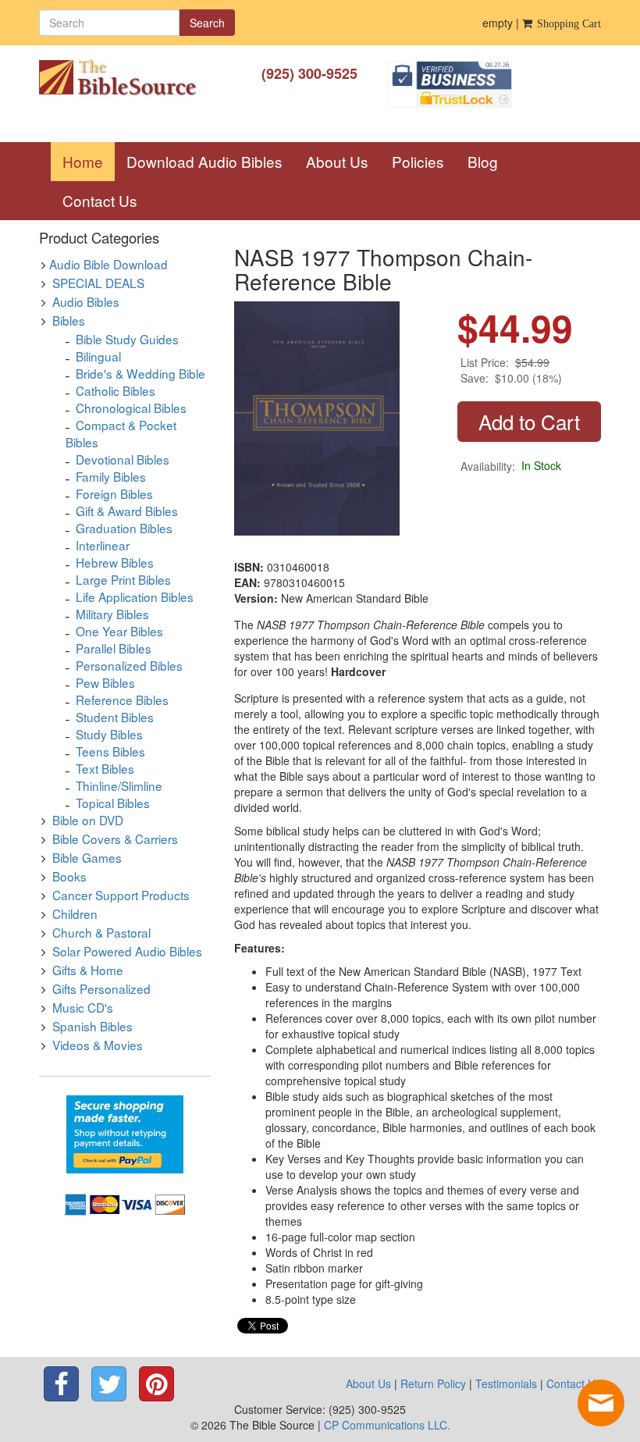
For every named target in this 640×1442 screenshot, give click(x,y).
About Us (337, 161)
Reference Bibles (122, 699)
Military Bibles (112, 613)
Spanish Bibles (92, 1025)
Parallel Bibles (113, 648)
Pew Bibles (105, 682)
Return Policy (433, 1383)
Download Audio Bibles (204, 161)
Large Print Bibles (123, 579)
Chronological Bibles (131, 407)
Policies (418, 161)
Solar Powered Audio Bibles (127, 951)
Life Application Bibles (135, 596)
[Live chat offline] (601, 1403)
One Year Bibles (119, 630)
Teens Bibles (110, 751)
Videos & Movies (97, 1044)
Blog (483, 161)
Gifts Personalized (101, 988)
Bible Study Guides (127, 338)
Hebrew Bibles (115, 562)
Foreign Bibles (114, 493)
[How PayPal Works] (124, 1132)
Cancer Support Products (121, 894)
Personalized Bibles (129, 665)
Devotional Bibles (122, 459)
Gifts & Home (87, 969)
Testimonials (506, 1383)
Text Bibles (105, 768)
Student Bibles (115, 716)
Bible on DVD (87, 819)
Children (75, 913)
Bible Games (87, 857)
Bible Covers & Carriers (115, 838)
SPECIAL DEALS (98, 282)
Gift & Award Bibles (127, 510)
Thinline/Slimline (119, 785)
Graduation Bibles (124, 527)
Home (88, 161)
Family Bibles (111, 476)
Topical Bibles (113, 802)
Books (69, 876)
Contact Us (99, 200)
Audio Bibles (85, 301)
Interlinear (103, 545)
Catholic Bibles (115, 390)
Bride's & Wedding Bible (140, 373)
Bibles (68, 320)
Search (207, 22)
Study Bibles (109, 733)
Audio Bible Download (108, 263)
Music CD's (82, 1007)
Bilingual (98, 356)
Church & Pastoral (101, 932)
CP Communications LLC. (387, 1425)
